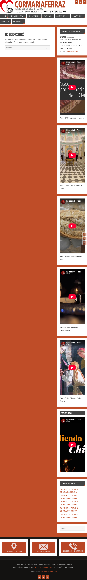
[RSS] (84, 243)
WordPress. (52, 572)
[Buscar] (47, 48)
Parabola (43, 572)
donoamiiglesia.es (72, 52)
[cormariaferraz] (84, 234)
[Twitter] (84, 238)
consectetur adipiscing (43, 567)
